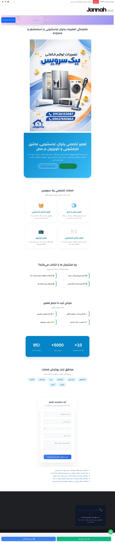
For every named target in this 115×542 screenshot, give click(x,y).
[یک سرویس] (100, 9)
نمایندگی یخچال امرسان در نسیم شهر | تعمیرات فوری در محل (70, 478)
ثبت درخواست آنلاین (68, 166)
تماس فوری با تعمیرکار (48, 166)
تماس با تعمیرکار (83, 539)
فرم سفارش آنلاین (28, 539)
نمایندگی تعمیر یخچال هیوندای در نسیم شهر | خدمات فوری (71, 470)
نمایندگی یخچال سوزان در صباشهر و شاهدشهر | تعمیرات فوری (70, 481)
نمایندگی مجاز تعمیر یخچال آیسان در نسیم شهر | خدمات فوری (76, 1)
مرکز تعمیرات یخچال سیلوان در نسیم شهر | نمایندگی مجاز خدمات (69, 473)
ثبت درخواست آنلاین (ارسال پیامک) (57, 457)
